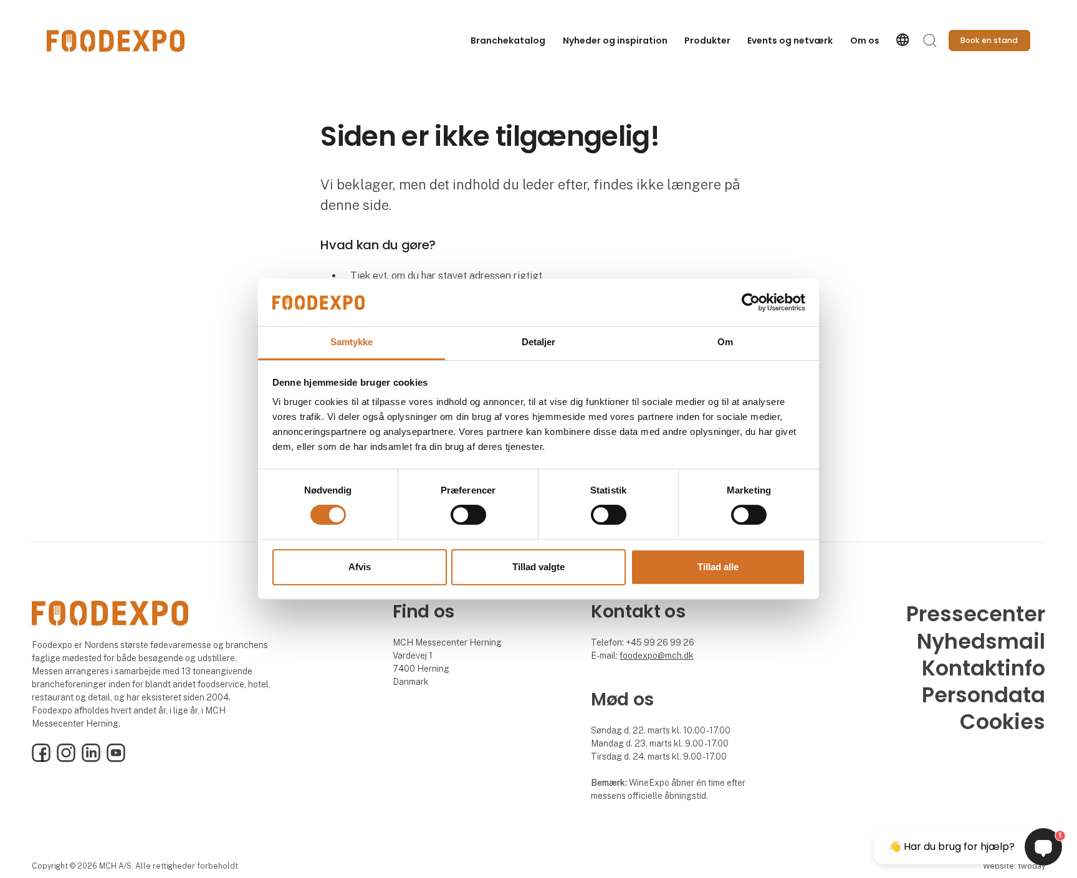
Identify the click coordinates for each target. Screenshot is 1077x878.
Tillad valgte (538, 566)
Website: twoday (1014, 866)
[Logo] (115, 41)
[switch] (468, 515)
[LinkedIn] (91, 759)
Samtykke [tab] (351, 342)
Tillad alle (718, 566)
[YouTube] (116, 759)
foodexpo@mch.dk (657, 656)
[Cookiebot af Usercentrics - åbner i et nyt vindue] (750, 302)
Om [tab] (725, 342)
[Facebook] (41, 759)
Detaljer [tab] (539, 342)
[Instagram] (66, 759)
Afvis (359, 566)
